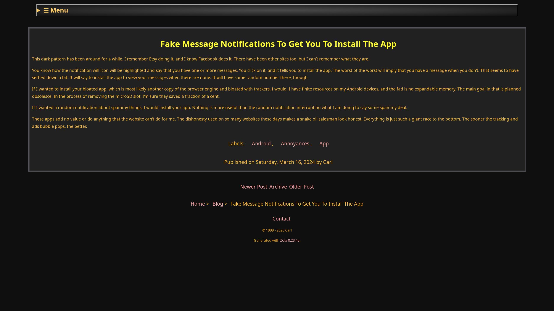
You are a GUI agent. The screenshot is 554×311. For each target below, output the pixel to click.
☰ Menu (55, 10)
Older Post (301, 186)
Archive (278, 186)
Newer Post (253, 186)
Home (198, 203)
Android (261, 143)
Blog (218, 203)
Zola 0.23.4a (290, 240)
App (324, 143)
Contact (281, 218)
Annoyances (295, 143)
